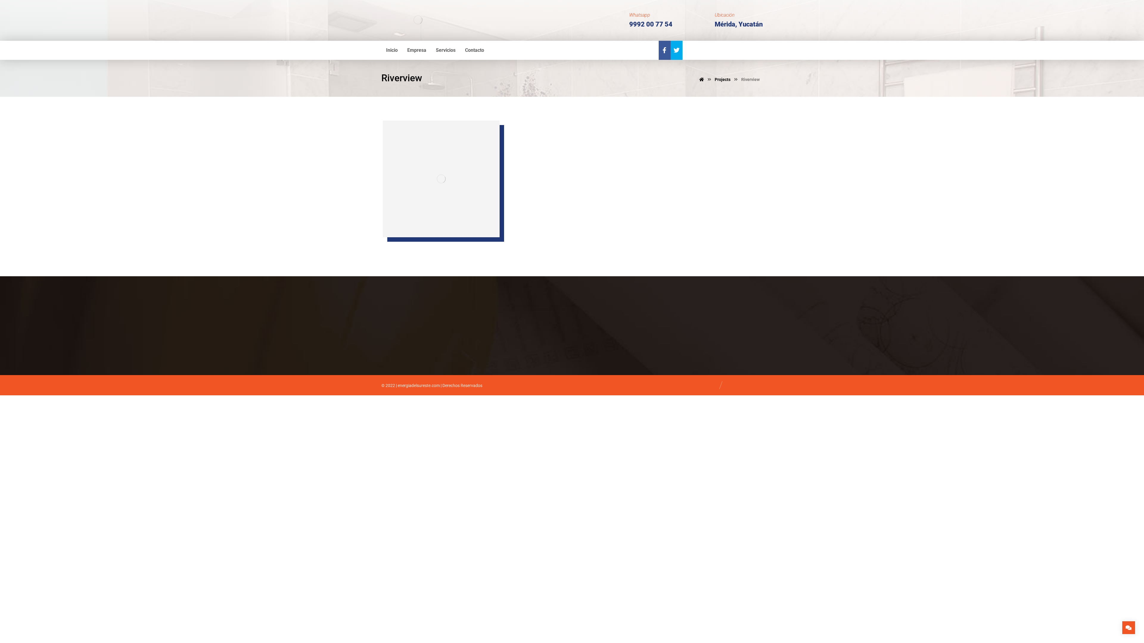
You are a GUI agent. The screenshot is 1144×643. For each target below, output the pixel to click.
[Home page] (701, 79)
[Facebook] (665, 50)
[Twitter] (677, 50)
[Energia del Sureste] (418, 19)
